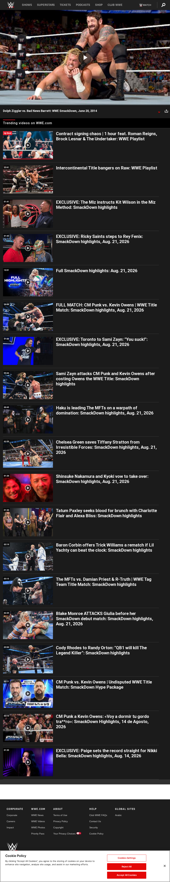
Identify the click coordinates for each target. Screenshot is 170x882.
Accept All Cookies (127, 875)
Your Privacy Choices (64, 833)
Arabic (118, 815)
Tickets (65, 4)
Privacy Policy (60, 821)
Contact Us (95, 821)
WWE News (37, 815)
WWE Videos (38, 821)
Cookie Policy (96, 833)
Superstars (46, 4)
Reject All (126, 866)
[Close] (164, 866)
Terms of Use (60, 815)
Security (93, 827)
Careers (11, 821)
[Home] (10, 5)
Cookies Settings (127, 858)
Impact (10, 827)
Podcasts (83, 4)
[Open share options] (166, 111)
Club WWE (115, 4)
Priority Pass (37, 833)
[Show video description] (159, 111)
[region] (85, 866)
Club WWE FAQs (98, 815)
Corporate (12, 815)
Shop (99, 4)
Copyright (58, 827)
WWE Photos (38, 827)
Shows (27, 4)
